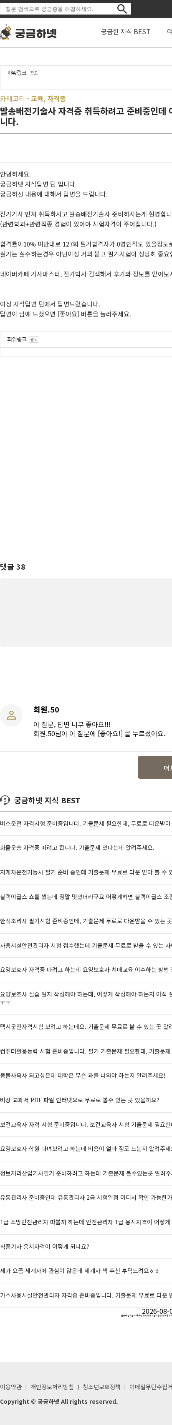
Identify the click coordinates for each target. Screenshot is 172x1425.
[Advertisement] (86, 451)
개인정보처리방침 (52, 1387)
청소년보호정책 (102, 1387)
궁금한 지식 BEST (125, 31)
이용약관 (11, 1387)
